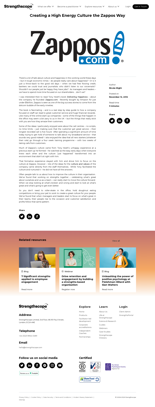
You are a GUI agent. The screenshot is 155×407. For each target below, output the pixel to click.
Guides (102, 325)
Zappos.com (51, 100)
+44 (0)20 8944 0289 (28, 336)
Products (83, 315)
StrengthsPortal (126, 315)
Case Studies (104, 332)
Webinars (103, 328)
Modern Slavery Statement (83, 397)
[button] (46, 7)
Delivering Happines (77, 97)
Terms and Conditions (63, 397)
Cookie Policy (36, 397)
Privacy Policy (24, 397)
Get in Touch (141, 6)
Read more (26, 289)
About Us (103, 312)
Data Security (48, 397)
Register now (68, 289)
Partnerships (84, 337)
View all (116, 241)
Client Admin (124, 312)
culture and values (80, 164)
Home (81, 312)
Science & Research (107, 321)
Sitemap (22, 400)
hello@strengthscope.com (30, 347)
